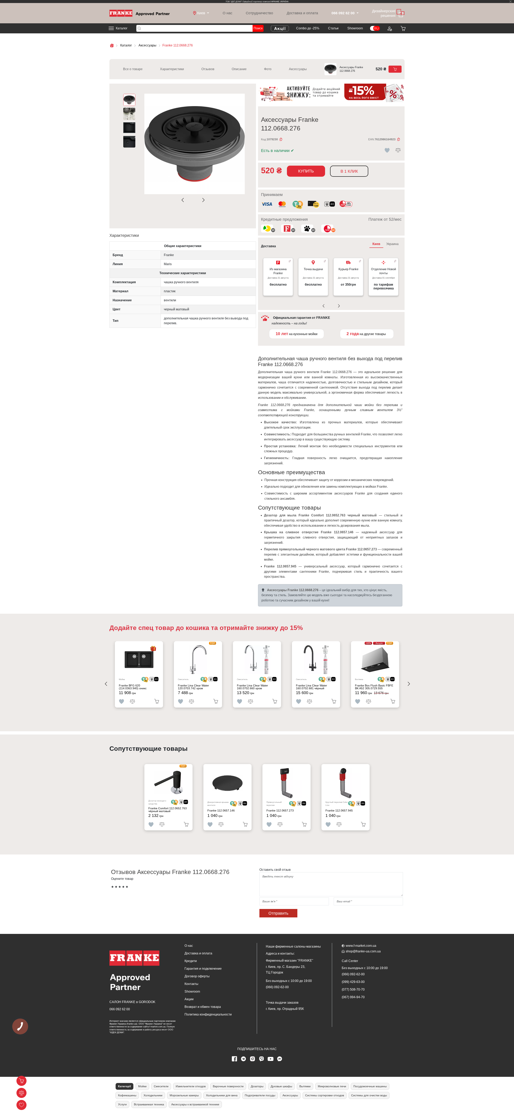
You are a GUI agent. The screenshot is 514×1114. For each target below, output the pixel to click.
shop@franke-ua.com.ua (363, 951)
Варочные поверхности (228, 1086)
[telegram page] (244, 1059)
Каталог (121, 28)
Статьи (333, 28)
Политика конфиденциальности (208, 1014)
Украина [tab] (392, 244)
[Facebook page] (235, 1059)
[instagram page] (253, 1059)
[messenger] (280, 1059)
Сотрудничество (259, 13)
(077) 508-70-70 (353, 989)
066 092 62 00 (119, 1009)
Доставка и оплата (302, 13)
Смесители (161, 1086)
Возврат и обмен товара (203, 1006)
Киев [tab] (376, 244)
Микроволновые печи (332, 1086)
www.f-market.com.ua (361, 945)
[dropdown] (357, 13)
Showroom (355, 28)
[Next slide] (202, 200)
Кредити (191, 961)
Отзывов (207, 69)
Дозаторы (257, 1086)
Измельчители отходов (191, 1086)
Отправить (278, 913)
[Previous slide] (183, 200)
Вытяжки (305, 1086)
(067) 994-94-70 (353, 997)
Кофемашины (127, 1095)
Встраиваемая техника (149, 1104)
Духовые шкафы (281, 1086)
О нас (227, 13)
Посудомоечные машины (370, 1086)
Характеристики (172, 69)
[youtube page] (271, 1059)
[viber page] (262, 1059)
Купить (306, 171)
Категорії (124, 1086)
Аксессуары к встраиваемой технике (195, 1104)
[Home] (139, 13)
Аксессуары (298, 69)
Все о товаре (133, 69)
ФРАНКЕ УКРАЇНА (280, 1)
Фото (267, 69)
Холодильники (153, 1095)
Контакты (191, 984)
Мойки (142, 1086)
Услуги (122, 1104)
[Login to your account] (389, 28)
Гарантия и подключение (203, 968)
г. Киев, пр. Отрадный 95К (285, 1008)
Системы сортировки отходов (324, 1095)
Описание (239, 69)
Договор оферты (197, 976)
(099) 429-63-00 (353, 982)
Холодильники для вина (222, 1095)
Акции (189, 999)
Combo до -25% (307, 28)
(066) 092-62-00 (277, 987)
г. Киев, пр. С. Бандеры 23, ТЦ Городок (285, 969)
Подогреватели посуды (260, 1095)
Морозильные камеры (184, 1095)
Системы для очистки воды (369, 1095)
